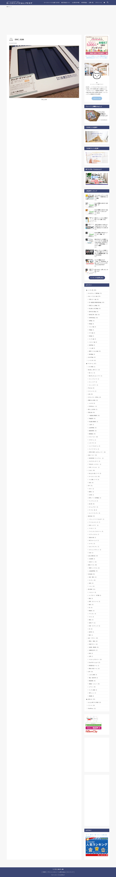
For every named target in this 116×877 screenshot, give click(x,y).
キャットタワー (93, 385)
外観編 (91, 330)
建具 (91, 604)
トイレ (91, 586)
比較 (91, 482)
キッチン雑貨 (93, 690)
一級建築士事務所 (94, 415)
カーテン (92, 543)
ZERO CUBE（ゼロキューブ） (97, 452)
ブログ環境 (91, 366)
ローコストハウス (94, 476)
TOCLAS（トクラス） (95, 464)
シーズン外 (92, 360)
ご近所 (91, 424)
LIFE (90, 671)
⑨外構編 (92, 354)
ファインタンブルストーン (96, 531)
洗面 (91, 583)
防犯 (91, 653)
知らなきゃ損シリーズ (95, 473)
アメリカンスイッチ (94, 522)
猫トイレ (92, 372)
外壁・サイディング (94, 625)
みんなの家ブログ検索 (94, 702)
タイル (91, 616)
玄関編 (91, 320)
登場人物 (91, 412)
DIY (90, 485)
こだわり (91, 470)
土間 (91, 656)
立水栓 (91, 494)
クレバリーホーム (94, 449)
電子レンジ (92, 693)
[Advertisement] (58, 20)
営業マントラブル (94, 568)
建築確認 (92, 433)
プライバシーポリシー (52, 872)
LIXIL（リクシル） (94, 467)
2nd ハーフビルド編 (94, 296)
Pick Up (91, 388)
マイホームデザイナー (95, 659)
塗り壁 (91, 504)
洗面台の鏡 (92, 537)
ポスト (91, 488)
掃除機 (91, 696)
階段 (91, 598)
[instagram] (55, 869)
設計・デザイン (93, 638)
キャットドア (93, 382)
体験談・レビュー (94, 683)
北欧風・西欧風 (93, 647)
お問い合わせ (62, 872)
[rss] (61, 869)
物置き (91, 491)
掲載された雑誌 (93, 400)
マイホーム (92, 363)
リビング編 (92, 326)
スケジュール (92, 391)
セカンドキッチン (94, 546)
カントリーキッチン (94, 513)
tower (91, 552)
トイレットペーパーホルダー (96, 519)
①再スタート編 (93, 299)
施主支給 (91, 516)
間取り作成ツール (94, 668)
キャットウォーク (94, 379)
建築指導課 (92, 430)
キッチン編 (92, 339)
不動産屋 (92, 418)
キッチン (92, 580)
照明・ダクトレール (94, 601)
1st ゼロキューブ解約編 (95, 293)
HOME (44, 872)
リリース (91, 705)
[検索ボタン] (107, 2)
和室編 (91, 323)
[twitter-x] (53, 869)
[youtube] (59, 869)
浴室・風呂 (92, 577)
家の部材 (91, 589)
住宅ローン (92, 561)
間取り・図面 (93, 641)
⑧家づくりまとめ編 (95, 351)
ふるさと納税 (93, 674)
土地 (90, 394)
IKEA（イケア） (93, 525)
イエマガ (92, 403)
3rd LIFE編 (92, 357)
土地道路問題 (93, 571)
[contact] (62, 869)
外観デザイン (93, 644)
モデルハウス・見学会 (94, 397)
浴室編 (91, 336)
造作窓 (91, 632)
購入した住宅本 (92, 409)
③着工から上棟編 (94, 305)
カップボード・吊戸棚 (95, 595)
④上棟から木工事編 (95, 308)
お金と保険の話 (93, 555)
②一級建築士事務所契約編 (96, 302)
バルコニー (92, 592)
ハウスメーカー (93, 436)
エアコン (92, 686)
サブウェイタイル (94, 534)
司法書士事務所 (93, 421)
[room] (57, 869)
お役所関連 (92, 427)
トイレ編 (92, 348)
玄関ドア (92, 622)
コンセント (92, 528)
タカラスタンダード (94, 461)
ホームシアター (93, 507)
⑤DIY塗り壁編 (93, 311)
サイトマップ (70, 872)
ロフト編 (92, 333)
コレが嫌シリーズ (94, 479)
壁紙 (91, 619)
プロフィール (96, 98)
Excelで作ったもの (94, 662)
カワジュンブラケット (95, 549)
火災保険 (92, 558)
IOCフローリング (94, 540)
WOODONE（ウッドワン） (96, 458)
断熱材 (91, 610)
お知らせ (91, 699)
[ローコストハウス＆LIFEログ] (19, 2)
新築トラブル (92, 564)
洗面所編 (92, 345)
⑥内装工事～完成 (94, 314)
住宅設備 (91, 574)
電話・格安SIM (93, 677)
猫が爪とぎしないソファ (95, 375)
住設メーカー (92, 455)
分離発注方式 (93, 650)
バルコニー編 (93, 342)
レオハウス (92, 443)
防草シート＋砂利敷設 (95, 497)
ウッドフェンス (93, 501)
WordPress (92, 708)
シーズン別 (92, 290)
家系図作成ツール (94, 665)
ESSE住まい (93, 406)
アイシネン (92, 613)
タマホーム (92, 440)
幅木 (91, 635)
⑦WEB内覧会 (93, 317)
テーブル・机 (93, 510)
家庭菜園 (92, 680)
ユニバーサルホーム (94, 446)
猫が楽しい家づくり (94, 369)
